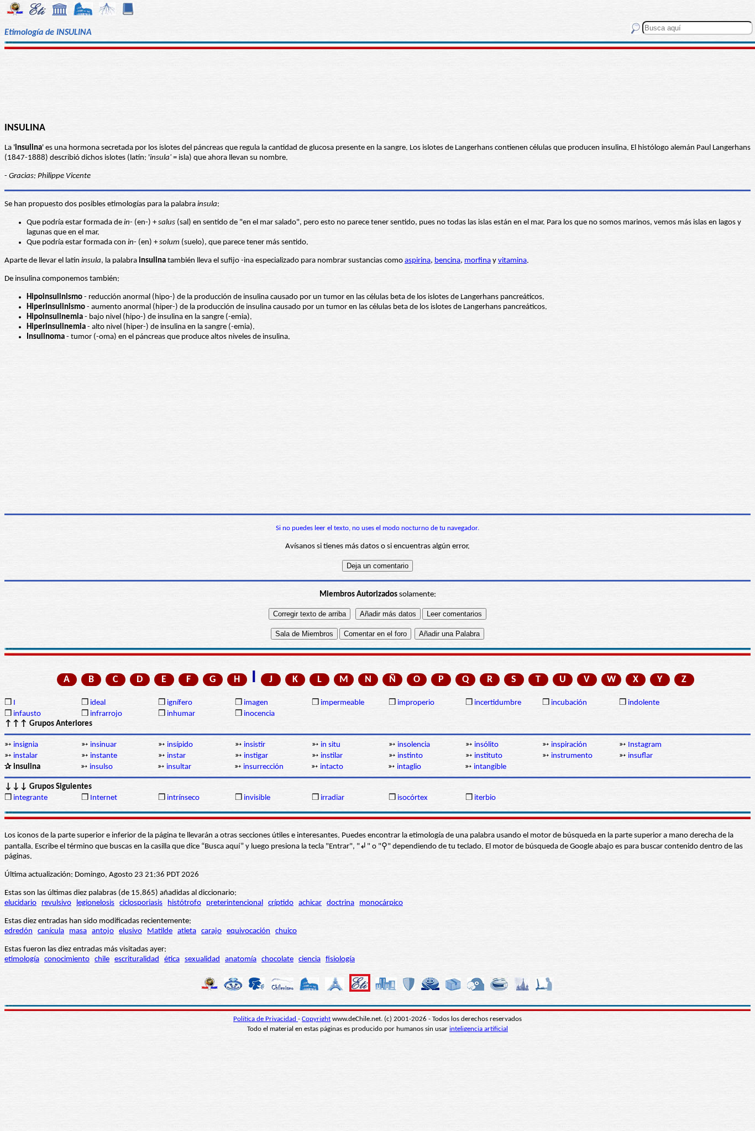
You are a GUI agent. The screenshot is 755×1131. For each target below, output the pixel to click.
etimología (21, 959)
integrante (30, 798)
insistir (254, 745)
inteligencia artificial (478, 1029)
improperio (415, 703)
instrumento (572, 756)
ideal (98, 703)
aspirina (418, 260)
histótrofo (184, 903)
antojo (103, 931)
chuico (286, 931)
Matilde (159, 931)
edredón (18, 931)
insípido (180, 745)
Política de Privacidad (265, 1019)
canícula (51, 931)
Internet (103, 798)
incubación (569, 703)
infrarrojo (106, 714)
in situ (330, 745)
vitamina (512, 260)
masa (78, 931)
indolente (643, 703)
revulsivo (56, 903)
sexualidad (202, 959)
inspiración (569, 745)
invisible (257, 798)
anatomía (240, 959)
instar (176, 756)
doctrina (340, 903)
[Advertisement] (377, 84)
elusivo (130, 931)
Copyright (316, 1019)
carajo (211, 931)
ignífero (179, 703)
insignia (25, 745)
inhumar (181, 714)
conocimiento (67, 959)
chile (102, 959)
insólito (486, 745)
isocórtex (412, 798)
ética (172, 959)
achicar (310, 903)
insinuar (103, 745)
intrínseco (183, 798)
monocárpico (381, 903)
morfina (477, 260)
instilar (332, 756)
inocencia (259, 714)
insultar (178, 767)
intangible (490, 767)
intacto (331, 767)
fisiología (340, 959)
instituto (488, 756)
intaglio (409, 767)
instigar (256, 756)
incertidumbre (497, 703)
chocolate (277, 959)
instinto (410, 756)
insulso (101, 767)
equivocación (248, 931)
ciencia (309, 959)
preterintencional (234, 903)
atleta (186, 931)
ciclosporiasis (140, 903)
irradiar (332, 798)
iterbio (485, 798)
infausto (27, 714)
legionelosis (95, 903)
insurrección (263, 767)
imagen (256, 703)
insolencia (413, 745)
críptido (280, 903)
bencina (447, 260)
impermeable (342, 703)
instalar (25, 756)
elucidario (20, 903)
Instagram (645, 745)
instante (103, 756)
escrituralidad (136, 959)
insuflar (640, 756)
